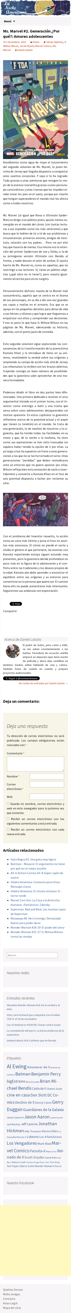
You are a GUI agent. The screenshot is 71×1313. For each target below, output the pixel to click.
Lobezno (33, 1137)
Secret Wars (51, 1157)
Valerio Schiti (27, 1166)
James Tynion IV (15, 1117)
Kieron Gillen (50, 1131)
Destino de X (24, 1102)
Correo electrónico (15, 786)
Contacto (9, 1299)
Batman (23, 1074)
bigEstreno (16, 1081)
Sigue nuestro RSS (46, 980)
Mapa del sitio (12, 1308)
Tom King (54, 1162)
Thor (47, 1162)
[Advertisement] (35, 1240)
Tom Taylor (13, 1166)
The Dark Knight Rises (35, 1162)
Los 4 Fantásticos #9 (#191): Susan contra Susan (33, 1024)
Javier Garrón (56, 1117)
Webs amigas (11, 1294)
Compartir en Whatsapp (29, 624)
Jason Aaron (37, 1116)
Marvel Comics (43, 46)
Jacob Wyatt (27, 46)
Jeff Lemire (29, 1124)
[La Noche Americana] (35, 8)
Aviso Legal (10, 1303)
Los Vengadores (22, 1143)
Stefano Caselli (19, 1162)
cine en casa (18, 1095)
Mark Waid (44, 1144)
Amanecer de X (38, 1067)
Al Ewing (17, 1066)
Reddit (58, 617)
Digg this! (14, 624)
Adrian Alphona (54, 42)
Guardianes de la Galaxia (43, 1109)
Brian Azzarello (32, 1082)
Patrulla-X (37, 1150)
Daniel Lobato (25, 50)
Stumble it (7, 624)
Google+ (22, 617)
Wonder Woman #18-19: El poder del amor (38, 927)
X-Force (57, 1166)
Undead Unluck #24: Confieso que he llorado (31, 1040)
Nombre (13, 776)
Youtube (24, 980)
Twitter (14, 617)
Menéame (44, 617)
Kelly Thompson (33, 1131)
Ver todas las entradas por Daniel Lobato (43, 683)
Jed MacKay (13, 1124)
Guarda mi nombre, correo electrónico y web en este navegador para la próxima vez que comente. (35, 808)
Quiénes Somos (13, 1289)
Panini (36, 42)
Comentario (15, 753)
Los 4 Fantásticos (50, 1137)
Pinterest (29, 617)
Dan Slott (38, 1095)
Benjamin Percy (46, 1074)
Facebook (7, 617)
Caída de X (39, 1088)
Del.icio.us (22, 624)
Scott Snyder (34, 1157)
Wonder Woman (43, 1166)
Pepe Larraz (51, 1151)
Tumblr (36, 617)
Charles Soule (54, 1088)
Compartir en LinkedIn (51, 617)
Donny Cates (43, 1102)
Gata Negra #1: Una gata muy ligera (33, 859)
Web (9, 797)
